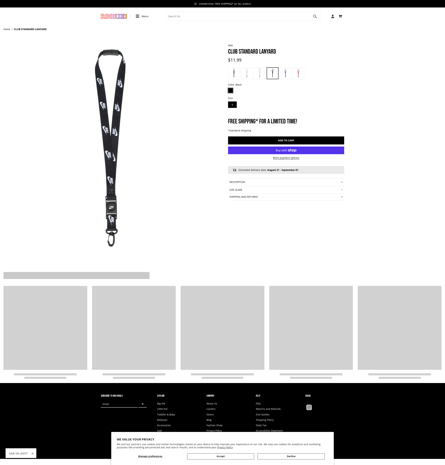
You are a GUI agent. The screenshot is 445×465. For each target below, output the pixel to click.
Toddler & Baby (166, 414)
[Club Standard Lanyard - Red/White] (298, 73)
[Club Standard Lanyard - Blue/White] (285, 73)
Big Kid (161, 403)
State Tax (261, 425)
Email (106, 404)
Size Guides (262, 414)
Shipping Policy (265, 419)
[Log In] (333, 16)
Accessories (164, 425)
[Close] (32, 453)
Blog (209, 419)
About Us (212, 403)
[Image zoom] (110, 150)
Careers (211, 409)
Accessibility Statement (269, 430)
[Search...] (315, 16)
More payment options (286, 158)
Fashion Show (214, 425)
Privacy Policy (225, 447)
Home (6, 29)
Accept (221, 456)
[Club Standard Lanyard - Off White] (234, 73)
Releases (162, 419)
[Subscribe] (142, 404)
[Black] (230, 90)
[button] (286, 140)
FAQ (258, 403)
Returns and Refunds (268, 409)
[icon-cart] (340, 16)
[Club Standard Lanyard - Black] (272, 73)
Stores (210, 414)
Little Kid (162, 409)
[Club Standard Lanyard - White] (246, 73)
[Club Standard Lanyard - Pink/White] (259, 73)
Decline (291, 456)
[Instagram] (309, 407)
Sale (159, 430)
